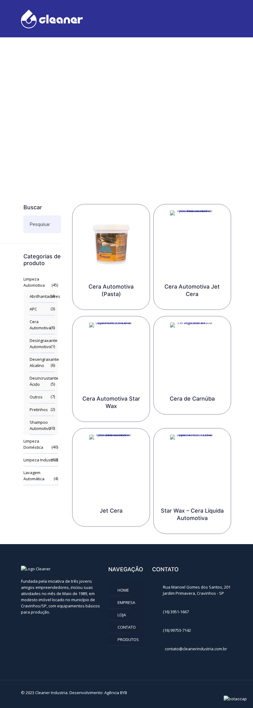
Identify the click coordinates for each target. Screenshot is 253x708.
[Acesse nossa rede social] (24, 624)
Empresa (126, 602)
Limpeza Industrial (40, 460)
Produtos (128, 639)
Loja (122, 615)
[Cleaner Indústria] (52, 18)
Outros (36, 397)
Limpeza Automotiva (34, 282)
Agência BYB (115, 692)
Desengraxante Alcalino (42, 362)
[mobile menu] (222, 18)
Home (123, 590)
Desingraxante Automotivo (42, 343)
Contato (127, 627)
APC (33, 309)
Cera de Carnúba (192, 398)
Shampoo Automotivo (40, 425)
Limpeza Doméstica (33, 444)
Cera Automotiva (40, 325)
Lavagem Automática (33, 475)
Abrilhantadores (42, 296)
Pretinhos (39, 409)
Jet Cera (111, 510)
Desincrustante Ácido (42, 381)
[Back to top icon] (225, 693)
